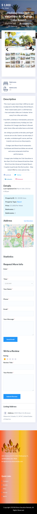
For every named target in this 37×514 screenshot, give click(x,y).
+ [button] (6, 227)
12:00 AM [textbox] (8, 283)
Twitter (18, 175)
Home (5, 492)
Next (33, 50)
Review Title (8, 362)
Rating (5, 356)
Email (5, 309)
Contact (5, 481)
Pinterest (20, 179)
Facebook (8, 175)
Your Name (8, 289)
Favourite (13, 26)
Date (5, 269)
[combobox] (18, 283)
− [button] (6, 229)
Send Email (10, 339)
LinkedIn (9, 179)
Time (5, 279)
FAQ (4, 489)
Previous (8, 50)
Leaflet (31, 246)
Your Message (9, 319)
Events (5, 485)
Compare (25, 23)
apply (5, 496)
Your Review (8, 372)
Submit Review (12, 396)
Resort (19, 202)
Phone (6, 299)
